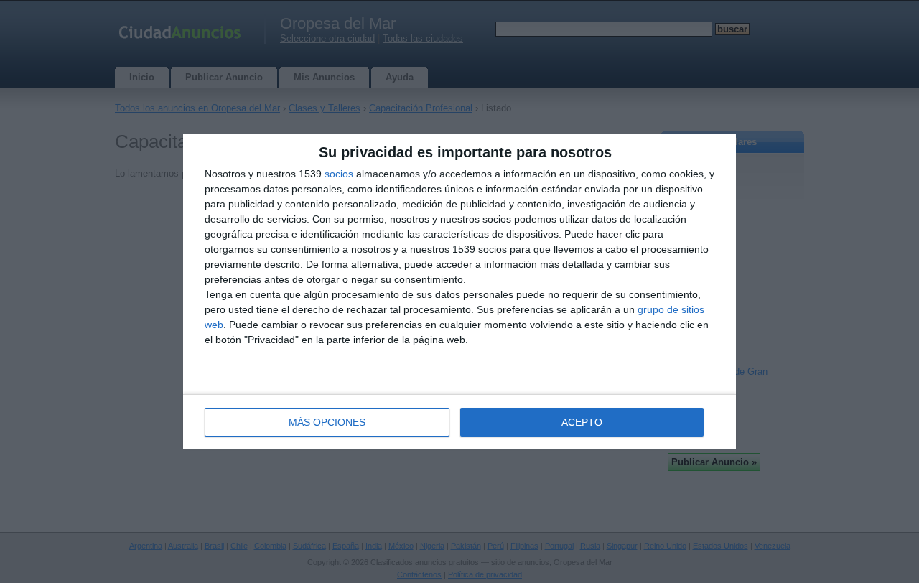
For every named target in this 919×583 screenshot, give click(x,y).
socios (339, 174)
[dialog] (459, 291)
